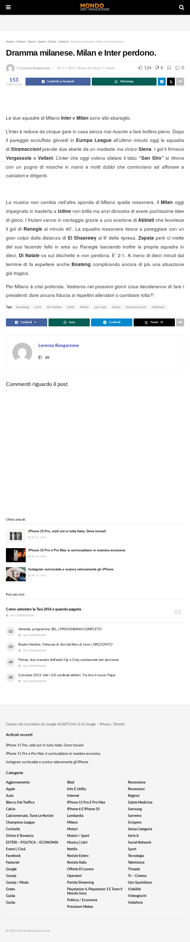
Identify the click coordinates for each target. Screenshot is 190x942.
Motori (72, 829)
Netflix (72, 849)
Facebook (13, 856)
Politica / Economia (82, 900)
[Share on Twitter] (171, 82)
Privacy (105, 724)
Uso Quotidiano (140, 882)
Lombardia (75, 816)
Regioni (134, 796)
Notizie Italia (76, 862)
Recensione (136, 782)
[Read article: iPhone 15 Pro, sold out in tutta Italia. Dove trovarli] (16, 536)
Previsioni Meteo (80, 907)
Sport (41, 41)
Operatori (74, 876)
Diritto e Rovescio (20, 836)
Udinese (158, 307)
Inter (70, 307)
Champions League (20, 822)
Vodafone (135, 902)
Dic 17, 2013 (66, 68)
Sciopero (135, 822)
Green (10, 889)
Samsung (135, 809)
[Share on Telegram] (162, 82)
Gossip (11, 876)
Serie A (63, 41)
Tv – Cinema (137, 876)
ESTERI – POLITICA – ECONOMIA (32, 842)
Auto (10, 796)
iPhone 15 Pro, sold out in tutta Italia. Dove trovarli (67, 531)
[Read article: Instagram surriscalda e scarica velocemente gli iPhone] (16, 574)
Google (11, 869)
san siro (100, 307)
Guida (10, 896)
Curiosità (13, 829)
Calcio (52, 41)
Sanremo (135, 816)
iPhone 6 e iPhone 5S (83, 809)
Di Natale (54, 307)
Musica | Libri (77, 842)
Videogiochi (137, 896)
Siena (116, 307)
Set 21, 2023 (38, 575)
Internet (73, 796)
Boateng (22, 307)
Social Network (139, 842)
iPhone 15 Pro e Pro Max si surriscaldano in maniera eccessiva (76, 550)
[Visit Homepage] (95, 7)
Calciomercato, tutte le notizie (29, 816)
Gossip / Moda (17, 882)
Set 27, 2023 (38, 537)
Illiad (70, 782)
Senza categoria (140, 829)
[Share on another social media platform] (180, 82)
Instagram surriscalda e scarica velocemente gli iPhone (70, 569)
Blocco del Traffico (20, 802)
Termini (119, 724)
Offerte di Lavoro (80, 869)
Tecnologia (136, 856)
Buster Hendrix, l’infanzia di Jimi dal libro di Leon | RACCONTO (65, 644)
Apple (10, 789)
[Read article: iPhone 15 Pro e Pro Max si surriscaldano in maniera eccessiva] (16, 555)
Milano (72, 822)
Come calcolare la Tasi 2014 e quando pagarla (43, 609)
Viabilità (134, 889)
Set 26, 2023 (38, 556)
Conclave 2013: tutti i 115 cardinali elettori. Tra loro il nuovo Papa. (67, 675)
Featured (12, 862)
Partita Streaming (80, 882)
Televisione (136, 862)
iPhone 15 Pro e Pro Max (86, 802)
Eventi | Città (15, 849)
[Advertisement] (95, 22)
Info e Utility (76, 789)
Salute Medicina (140, 802)
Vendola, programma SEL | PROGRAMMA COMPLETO (60, 629)
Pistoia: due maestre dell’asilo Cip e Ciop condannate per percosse (68, 660)
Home (10, 41)
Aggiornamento (18, 782)
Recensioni (136, 789)
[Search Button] (181, 7)
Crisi (38, 307)
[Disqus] (95, 452)
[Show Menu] (8, 7)
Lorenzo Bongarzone (35, 68)
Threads (134, 869)
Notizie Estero (78, 856)
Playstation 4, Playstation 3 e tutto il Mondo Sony (94, 891)
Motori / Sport (26, 41)
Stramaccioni (136, 307)
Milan (84, 307)
